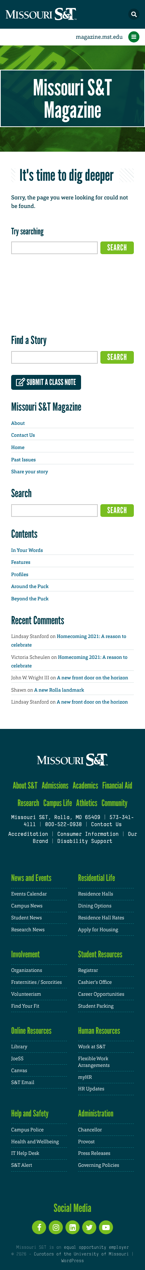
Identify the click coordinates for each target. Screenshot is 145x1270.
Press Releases (94, 1153)
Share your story (29, 472)
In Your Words (27, 550)
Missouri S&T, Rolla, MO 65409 (55, 818)
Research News (28, 929)
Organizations (26, 970)
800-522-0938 (63, 825)
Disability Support (85, 841)
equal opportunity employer (96, 1247)
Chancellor (90, 1130)
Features (20, 562)
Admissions (55, 785)
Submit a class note (50, 382)
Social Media (72, 1207)
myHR (85, 1077)
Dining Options (95, 906)
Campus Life (58, 802)
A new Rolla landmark (59, 690)
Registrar (88, 970)
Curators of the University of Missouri (81, 1254)
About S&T (25, 785)
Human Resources (99, 1030)
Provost (86, 1141)
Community (115, 802)
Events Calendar (29, 894)
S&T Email (22, 1082)
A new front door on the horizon (92, 678)
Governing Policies (98, 1165)
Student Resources (100, 954)
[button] (133, 14)
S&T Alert (21, 1165)
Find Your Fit (25, 1006)
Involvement (25, 954)
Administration (95, 1113)
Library (19, 1046)
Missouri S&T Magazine (72, 98)
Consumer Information (88, 834)
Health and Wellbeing (35, 1141)
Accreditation (28, 834)
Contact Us (23, 435)
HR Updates (91, 1089)
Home (18, 448)
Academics (85, 785)
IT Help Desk (25, 1153)
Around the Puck (30, 587)
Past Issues (23, 460)
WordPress (72, 1261)
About (18, 423)
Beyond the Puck (30, 599)
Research (28, 802)
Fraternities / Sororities (36, 982)
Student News (26, 917)
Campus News (26, 906)
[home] (56, 14)
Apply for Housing (98, 929)
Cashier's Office (95, 982)
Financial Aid (117, 785)
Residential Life (96, 877)
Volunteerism (26, 994)
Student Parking (95, 1006)
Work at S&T (92, 1046)
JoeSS (17, 1058)
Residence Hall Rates (101, 917)
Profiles (19, 575)
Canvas (19, 1070)
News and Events (31, 877)
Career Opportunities (101, 994)
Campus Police (27, 1130)
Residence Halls (95, 894)
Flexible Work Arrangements (94, 1061)
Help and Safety (30, 1113)
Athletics (86, 802)
